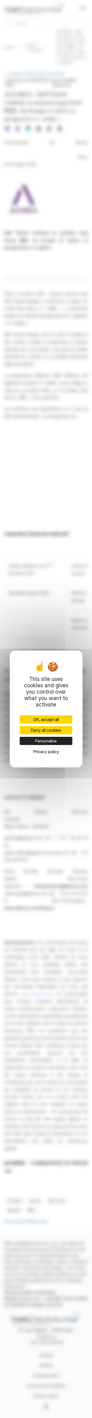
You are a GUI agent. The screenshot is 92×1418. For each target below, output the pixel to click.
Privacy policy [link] (46, 751)
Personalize (46, 740)
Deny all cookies (46, 730)
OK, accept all (46, 719)
